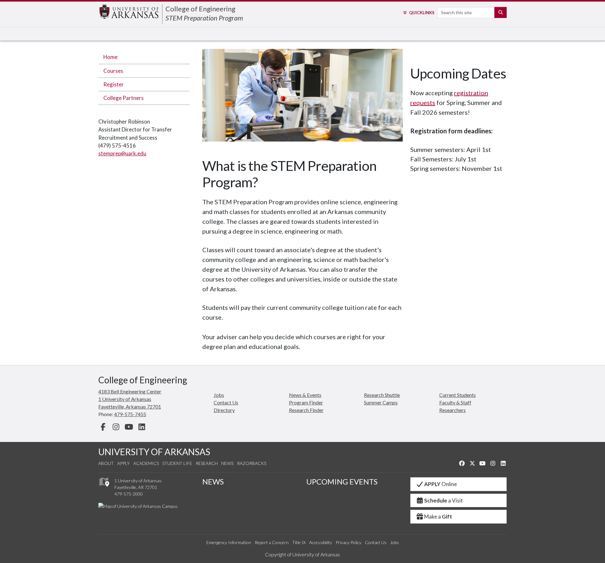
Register (113, 84)
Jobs (219, 395)
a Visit (443, 500)
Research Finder (306, 410)
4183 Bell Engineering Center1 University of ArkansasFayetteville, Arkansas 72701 (129, 398)
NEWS (213, 481)
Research (207, 463)
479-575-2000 (128, 493)
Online (440, 484)
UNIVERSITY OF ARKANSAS (154, 451)
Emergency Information (228, 542)
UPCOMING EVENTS (341, 481)
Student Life (177, 463)
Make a (438, 516)
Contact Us (226, 402)
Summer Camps (381, 402)
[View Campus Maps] (103, 488)
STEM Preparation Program (204, 18)
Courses (113, 70)
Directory (224, 410)
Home (110, 57)
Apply (123, 463)
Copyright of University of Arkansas (302, 554)
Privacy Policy (348, 542)
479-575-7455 (130, 414)
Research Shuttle (382, 395)
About (106, 463)
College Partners (123, 98)
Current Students (457, 395)
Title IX (299, 542)
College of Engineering (200, 8)
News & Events (305, 395)
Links (421, 12)
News (227, 463)
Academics (146, 463)
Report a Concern (272, 542)
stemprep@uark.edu (122, 153)
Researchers (452, 410)
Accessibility (320, 542)
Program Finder (306, 402)
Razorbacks (251, 463)
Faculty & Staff (455, 402)
